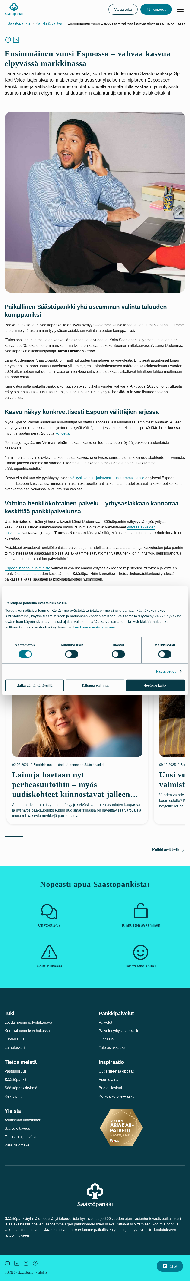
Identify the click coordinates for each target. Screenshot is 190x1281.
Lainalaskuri (15, 1048)
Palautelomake (17, 1145)
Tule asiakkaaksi (112, 1048)
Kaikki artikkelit (165, 850)
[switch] (71, 654)
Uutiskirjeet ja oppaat (116, 1071)
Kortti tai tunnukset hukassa (27, 1031)
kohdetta (62, 433)
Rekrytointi (13, 1096)
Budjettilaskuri (110, 1088)
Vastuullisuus (16, 1071)
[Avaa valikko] (180, 9)
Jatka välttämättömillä (34, 685)
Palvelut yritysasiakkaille (119, 1031)
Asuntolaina (108, 1080)
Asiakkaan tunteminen (23, 1120)
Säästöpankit (15, 1080)
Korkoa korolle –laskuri (117, 1096)
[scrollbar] (95, 836)
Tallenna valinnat (95, 685)
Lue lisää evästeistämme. (94, 627)
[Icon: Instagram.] (26, 1263)
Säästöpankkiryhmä (21, 1088)
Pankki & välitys (49, 23)
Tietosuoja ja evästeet (23, 1137)
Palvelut (105, 1022)
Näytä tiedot (166, 671)
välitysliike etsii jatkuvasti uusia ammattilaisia (107, 478)
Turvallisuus (15, 1039)
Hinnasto (106, 1039)
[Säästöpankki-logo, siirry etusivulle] (14, 9)
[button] (170, 1266)
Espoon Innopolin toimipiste (27, 568)
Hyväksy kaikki (155, 685)
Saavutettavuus (17, 1128)
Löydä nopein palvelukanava (28, 1022)
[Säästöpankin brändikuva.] (7, 1263)
